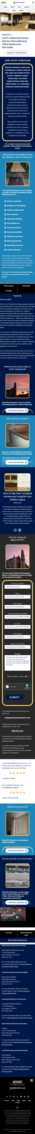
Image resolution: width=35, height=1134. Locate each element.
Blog (29, 1100)
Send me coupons (13, 676)
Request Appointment (17, 53)
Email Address (17, 634)
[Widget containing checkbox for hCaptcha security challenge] (17, 686)
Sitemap (21, 1129)
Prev (15, 530)
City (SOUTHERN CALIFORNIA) (17, 614)
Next (19, 530)
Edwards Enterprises (3, 2)
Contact (27, 7)
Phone (18, 594)
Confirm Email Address (17, 644)
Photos (24, 1100)
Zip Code (17, 624)
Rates (12, 7)
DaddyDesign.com (21, 1131)
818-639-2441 (20, 2)
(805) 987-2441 (18, 1088)
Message (17, 654)
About (18, 1100)
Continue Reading (16, 410)
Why (19, 7)
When (14, 10)
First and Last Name (17, 584)
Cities (13, 1100)
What (5, 7)
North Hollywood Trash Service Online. (20, 1018)
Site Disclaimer (27, 1129)
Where (21, 10)
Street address (17, 604)
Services (6, 1100)
